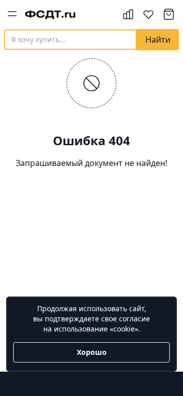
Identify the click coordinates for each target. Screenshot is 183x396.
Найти (157, 39)
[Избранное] (148, 14)
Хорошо (92, 352)
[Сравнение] (128, 14)
